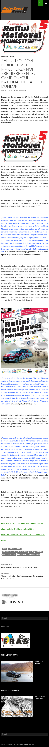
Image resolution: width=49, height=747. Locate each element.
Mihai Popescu (20, 91)
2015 (4, 549)
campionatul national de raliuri (15, 551)
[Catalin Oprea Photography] (10, 596)
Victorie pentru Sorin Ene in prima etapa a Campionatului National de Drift (22, 576)
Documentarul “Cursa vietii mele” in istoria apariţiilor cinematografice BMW (40, 697)
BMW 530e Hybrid (38, 662)
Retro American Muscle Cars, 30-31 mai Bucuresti (19, 566)
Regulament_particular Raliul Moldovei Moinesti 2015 (23, 523)
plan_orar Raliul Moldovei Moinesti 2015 (17, 529)
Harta (3, 540)
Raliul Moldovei (7, 56)
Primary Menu (46, 3)
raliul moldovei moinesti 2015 (29, 554)
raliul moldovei (9, 554)
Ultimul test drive (9, 655)
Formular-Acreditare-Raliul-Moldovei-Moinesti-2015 (23, 535)
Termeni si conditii (6, 744)
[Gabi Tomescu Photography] (13, 602)
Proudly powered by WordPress (24, 744)
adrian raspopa (15, 549)
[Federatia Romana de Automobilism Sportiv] (15, 640)
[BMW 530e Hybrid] (17, 671)
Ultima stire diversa (10, 690)
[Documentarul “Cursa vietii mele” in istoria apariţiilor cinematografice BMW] (17, 706)
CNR (31, 551)
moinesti (39, 551)
